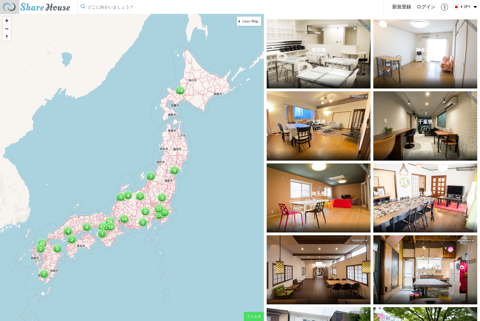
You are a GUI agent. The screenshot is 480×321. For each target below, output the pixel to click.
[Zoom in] (7, 21)
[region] (132, 167)
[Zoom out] (7, 29)
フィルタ (254, 316)
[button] (164, 214)
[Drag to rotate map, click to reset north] (7, 37)
